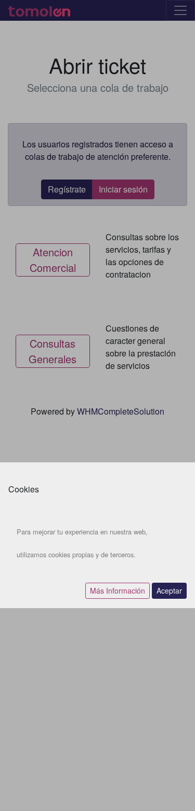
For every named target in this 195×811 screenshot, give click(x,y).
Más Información (117, 590)
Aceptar (169, 590)
